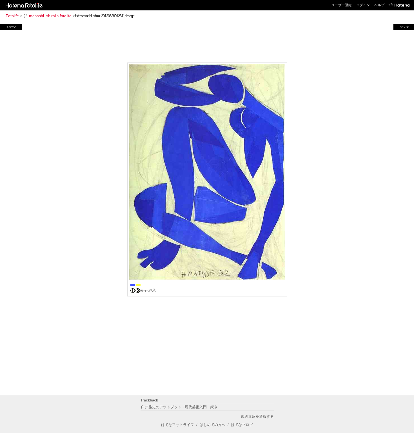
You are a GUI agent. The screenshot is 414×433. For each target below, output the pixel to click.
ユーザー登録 (341, 5)
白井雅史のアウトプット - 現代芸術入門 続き (179, 407)
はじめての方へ (212, 425)
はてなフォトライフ (177, 425)
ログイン (363, 5)
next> (404, 27)
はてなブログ (242, 425)
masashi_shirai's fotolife (50, 16)
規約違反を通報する (257, 416)
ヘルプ (379, 5)
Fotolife (12, 16)
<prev (11, 27)
